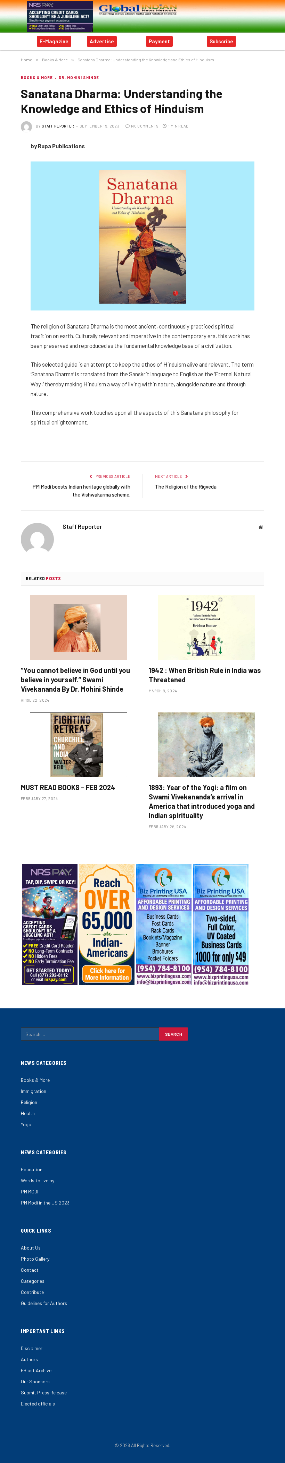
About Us (31, 1248)
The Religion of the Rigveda (186, 486)
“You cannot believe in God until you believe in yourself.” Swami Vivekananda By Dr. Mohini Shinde (75, 679)
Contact (30, 1270)
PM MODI (29, 1191)
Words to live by (37, 1180)
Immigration (33, 1091)
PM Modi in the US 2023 (45, 1203)
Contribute (32, 1292)
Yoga (26, 1124)
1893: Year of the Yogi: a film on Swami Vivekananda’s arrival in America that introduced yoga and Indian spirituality (202, 801)
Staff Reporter (58, 126)
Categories (32, 1281)
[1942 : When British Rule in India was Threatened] (206, 627)
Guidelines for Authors (44, 1303)
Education (31, 1169)
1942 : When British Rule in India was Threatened (205, 675)
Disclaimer (31, 1348)
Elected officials (38, 1404)
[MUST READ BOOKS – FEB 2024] (78, 744)
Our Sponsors (35, 1381)
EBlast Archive (36, 1370)
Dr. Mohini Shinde (79, 77)
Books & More (37, 77)
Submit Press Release (44, 1392)
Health (28, 1113)
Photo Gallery (35, 1259)
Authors (29, 1359)
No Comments (144, 126)
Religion (29, 1102)
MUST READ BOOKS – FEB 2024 (68, 787)
